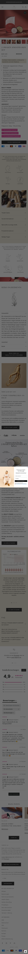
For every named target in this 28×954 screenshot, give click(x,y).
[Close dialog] (27, 467)
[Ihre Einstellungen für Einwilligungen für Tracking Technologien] (25, 951)
